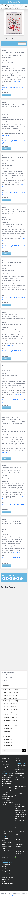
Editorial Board (19, 837)
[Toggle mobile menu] (26, 6)
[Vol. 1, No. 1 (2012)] (14, 22)
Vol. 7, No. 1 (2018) (7, 728)
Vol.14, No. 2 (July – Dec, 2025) (10, 689)
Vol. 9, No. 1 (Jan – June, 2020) (10, 720)
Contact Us (18, 853)
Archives (18, 839)
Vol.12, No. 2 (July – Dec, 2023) (10, 701)
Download (22, 43)
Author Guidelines (20, 844)
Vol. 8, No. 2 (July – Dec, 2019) (10, 723)
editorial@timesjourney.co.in (14, 2)
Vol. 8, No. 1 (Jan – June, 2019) (10, 725)
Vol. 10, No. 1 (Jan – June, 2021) (10, 714)
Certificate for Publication (19, 847)
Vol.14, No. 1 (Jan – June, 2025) (10, 692)
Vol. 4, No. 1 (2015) (7, 736)
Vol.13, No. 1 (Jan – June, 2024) (10, 698)
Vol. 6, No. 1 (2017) (7, 731)
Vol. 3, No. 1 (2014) (7, 739)
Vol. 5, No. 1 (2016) (7, 734)
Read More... (17, 82)
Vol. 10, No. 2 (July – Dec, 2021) (10, 712)
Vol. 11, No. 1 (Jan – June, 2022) (10, 709)
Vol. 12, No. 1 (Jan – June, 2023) (10, 703)
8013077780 (16, 1)
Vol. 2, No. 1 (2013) (7, 742)
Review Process (19, 841)
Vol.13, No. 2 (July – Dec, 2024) (10, 695)
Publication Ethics (20, 851)
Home (17, 834)
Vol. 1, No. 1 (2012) (7, 745)
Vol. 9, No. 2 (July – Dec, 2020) (10, 717)
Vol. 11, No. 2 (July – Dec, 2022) (10, 706)
